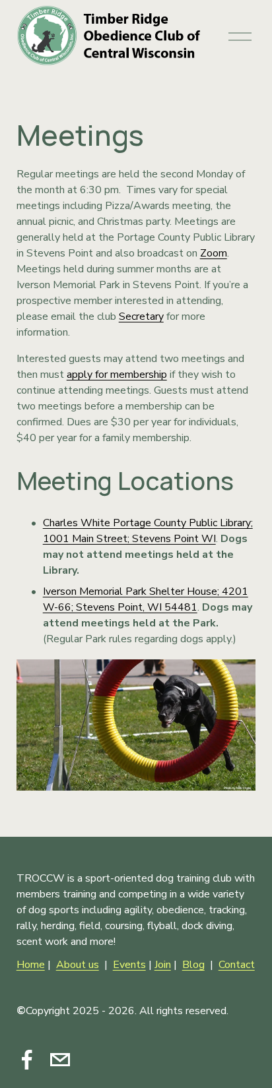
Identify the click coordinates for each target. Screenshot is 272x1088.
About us (77, 964)
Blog (193, 964)
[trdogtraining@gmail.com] (60, 1059)
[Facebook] (27, 1059)
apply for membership (117, 374)
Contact (237, 964)
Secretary (141, 316)
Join (162, 964)
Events (129, 964)
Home (31, 964)
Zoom (213, 253)
